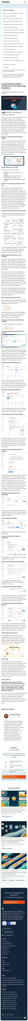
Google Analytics (20, 880)
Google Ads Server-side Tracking (10, 996)
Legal (3, 968)
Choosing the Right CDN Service (10, 27)
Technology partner (6, 816)
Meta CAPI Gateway (7, 943)
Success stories (6, 952)
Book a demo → (14, 777)
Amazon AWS (7, 308)
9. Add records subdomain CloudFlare (11, 55)
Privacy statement (6, 970)
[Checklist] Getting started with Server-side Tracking (12, 985)
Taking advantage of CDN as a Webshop (12, 21)
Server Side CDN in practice (9, 64)
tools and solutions (6, 677)
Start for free (14, 902)
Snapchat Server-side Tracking (9, 1004)
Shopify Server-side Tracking (9, 1006)
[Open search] (23, 2)
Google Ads (11, 880)
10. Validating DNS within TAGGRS (10, 57)
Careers (4, 962)
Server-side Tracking (7, 848)
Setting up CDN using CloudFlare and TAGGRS (13, 30)
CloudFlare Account (9, 328)
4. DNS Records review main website (11, 41)
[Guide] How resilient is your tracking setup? (12, 982)
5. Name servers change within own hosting (13, 43)
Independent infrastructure (8, 945)
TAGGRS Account (8, 327)
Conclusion (5, 67)
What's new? (5, 954)
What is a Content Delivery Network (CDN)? (13, 13)
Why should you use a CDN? (9, 16)
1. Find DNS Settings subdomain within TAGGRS (13, 32)
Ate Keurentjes (8, 112)
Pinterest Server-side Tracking (9, 1002)
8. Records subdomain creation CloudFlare (13, 52)
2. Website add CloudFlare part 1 (10, 35)
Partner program (6, 964)
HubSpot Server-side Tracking (9, 1008)
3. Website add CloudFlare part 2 (10, 38)
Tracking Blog (6, 89)
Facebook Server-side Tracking (9, 994)
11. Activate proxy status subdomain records (13, 60)
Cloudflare (6, 306)
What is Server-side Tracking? (9, 978)
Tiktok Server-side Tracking (8, 1000)
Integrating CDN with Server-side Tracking (12, 24)
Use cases (4, 950)
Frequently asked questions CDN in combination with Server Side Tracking (13, 70)
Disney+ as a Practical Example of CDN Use (13, 18)
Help (3, 966)
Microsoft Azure (8, 309)
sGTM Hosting (5, 941)
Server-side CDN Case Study (8, 644)
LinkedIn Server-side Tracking (9, 998)
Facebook (4, 880)
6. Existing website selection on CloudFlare (12, 46)
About (3, 960)
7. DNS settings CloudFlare (9, 49)
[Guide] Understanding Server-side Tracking (12, 980)
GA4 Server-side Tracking (8, 992)
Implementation (6, 947)
